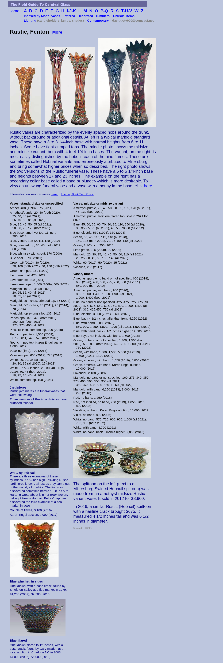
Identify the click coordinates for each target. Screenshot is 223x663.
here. (54, 194)
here (148, 185)
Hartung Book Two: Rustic (77, 194)
